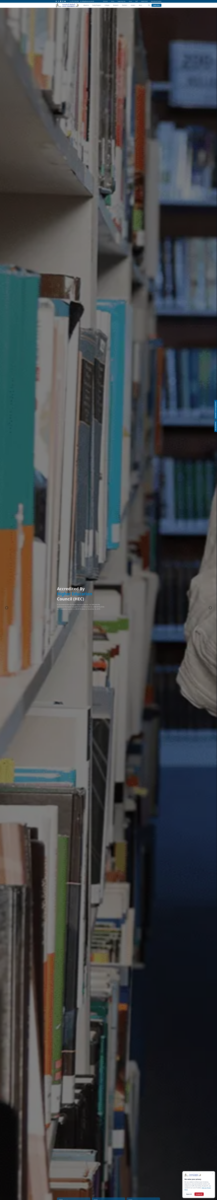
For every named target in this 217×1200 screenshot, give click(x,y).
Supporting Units (121, 1)
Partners (124, 5)
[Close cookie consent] (212, 1174)
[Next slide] (210, 608)
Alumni (130, 1)
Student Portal (144, 1)
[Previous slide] (7, 608)
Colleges (107, 5)
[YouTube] (65, 1)
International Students (156, 1)
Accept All (199, 1194)
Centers (133, 5)
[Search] (149, 5)
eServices (105, 1)
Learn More (62, 614)
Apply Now (156, 5)
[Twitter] (58, 1)
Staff (136, 1)
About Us (86, 5)
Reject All (189, 1194)
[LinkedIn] (60, 1)
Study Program (96, 5)
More (140, 5)
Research (115, 5)
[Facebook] (56, 1)
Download (76, 614)
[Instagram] (62, 1)
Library (112, 1)
